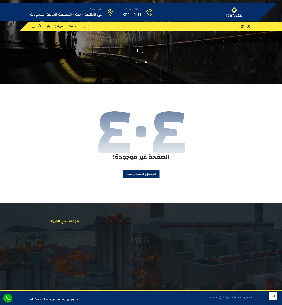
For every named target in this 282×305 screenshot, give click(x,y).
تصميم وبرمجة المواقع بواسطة (60, 299)
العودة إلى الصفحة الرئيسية (140, 174)
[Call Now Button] (7, 298)
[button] (248, 26)
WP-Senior (36, 299)
